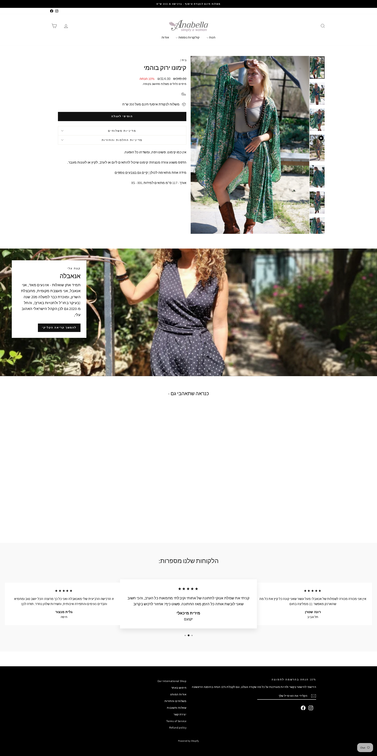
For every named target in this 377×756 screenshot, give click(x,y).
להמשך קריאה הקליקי (59, 327)
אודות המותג (178, 694)
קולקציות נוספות (189, 37)
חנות (212, 37)
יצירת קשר (180, 714)
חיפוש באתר (178, 687)
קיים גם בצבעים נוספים (131, 172)
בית (184, 60)
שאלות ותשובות (176, 707)
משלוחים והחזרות (175, 701)
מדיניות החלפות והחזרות (122, 140)
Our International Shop (171, 681)
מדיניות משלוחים (122, 131)
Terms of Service (176, 721)
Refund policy (177, 727)
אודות (165, 37)
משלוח (165, 84)
